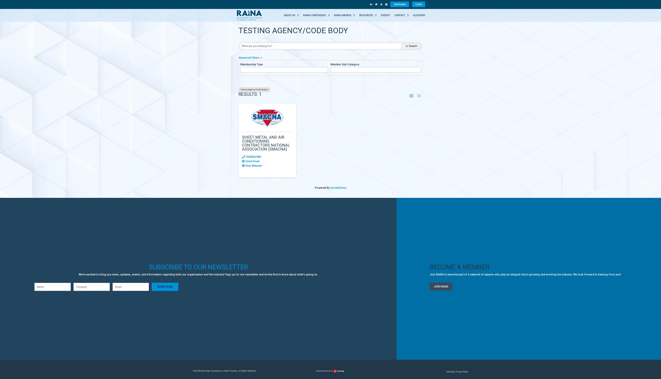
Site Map (450, 372)
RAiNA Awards (342, 15)
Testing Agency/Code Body (253, 89)
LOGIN (418, 4)
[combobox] (284, 70)
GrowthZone (338, 187)
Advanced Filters (248, 57)
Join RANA (441, 286)
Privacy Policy (462, 372)
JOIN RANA (400, 4)
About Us (289, 15)
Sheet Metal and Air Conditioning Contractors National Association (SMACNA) (266, 143)
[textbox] (242, 69)
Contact (399, 15)
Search (413, 46)
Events (385, 15)
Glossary (419, 15)
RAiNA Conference (314, 15)
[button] (411, 96)
